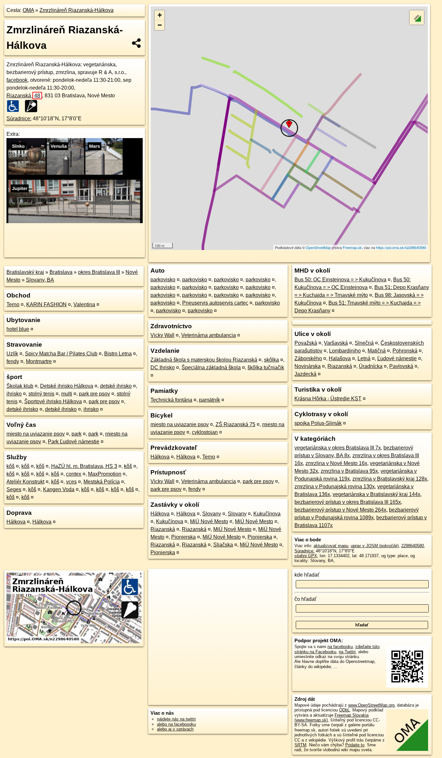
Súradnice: (18, 118)
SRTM (300, 744)
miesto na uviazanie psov (35, 434)
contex (73, 474)
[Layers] (417, 17)
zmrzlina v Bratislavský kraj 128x (389, 479)
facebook (17, 80)
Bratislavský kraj (25, 272)
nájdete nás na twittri (176, 719)
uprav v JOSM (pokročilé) (375, 545)
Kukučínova (267, 513)
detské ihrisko (116, 386)
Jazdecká (305, 374)
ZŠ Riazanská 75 (235, 424)
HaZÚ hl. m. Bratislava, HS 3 (84, 466)
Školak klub (19, 386)
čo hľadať (305, 599)
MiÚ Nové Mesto (209, 521)
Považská (305, 343)
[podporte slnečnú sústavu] (74, 221)
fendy (12, 361)
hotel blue (17, 329)
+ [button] (160, 15)
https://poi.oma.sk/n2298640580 (401, 247)
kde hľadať (306, 575)
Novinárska (307, 366)
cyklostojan (205, 432)
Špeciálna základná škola (211, 367)
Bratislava (61, 272)
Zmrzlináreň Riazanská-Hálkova (76, 10)
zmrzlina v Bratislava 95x (349, 471)
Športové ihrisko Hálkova (53, 401)
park (77, 434)
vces (71, 481)
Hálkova (16, 522)
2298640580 (412, 545)
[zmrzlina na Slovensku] (33, 106)
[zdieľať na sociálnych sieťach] (136, 43)
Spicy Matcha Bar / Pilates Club (61, 353)
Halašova (340, 358)
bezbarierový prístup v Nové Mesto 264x (340, 510)
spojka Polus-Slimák (318, 423)
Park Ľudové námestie (73, 441)
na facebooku (340, 646)
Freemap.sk (352, 247)
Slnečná (364, 343)
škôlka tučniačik (266, 367)
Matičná (377, 350)
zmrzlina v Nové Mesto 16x (336, 463)
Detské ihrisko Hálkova (66, 386)
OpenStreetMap (318, 247)
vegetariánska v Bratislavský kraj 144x (376, 494)
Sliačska (223, 544)
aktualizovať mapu (331, 545)
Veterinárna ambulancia (208, 335)
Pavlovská (401, 366)
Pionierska (183, 537)
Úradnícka (370, 366)
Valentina (84, 304)
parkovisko (162, 279)
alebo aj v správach (175, 729)
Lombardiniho (345, 350)
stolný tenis (41, 393)
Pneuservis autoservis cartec (215, 303)
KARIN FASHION (46, 304)
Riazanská (23, 95)
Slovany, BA (40, 280)
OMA (28, 10)
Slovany (211, 513)
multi (66, 393)
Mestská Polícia (101, 481)
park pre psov (94, 393)
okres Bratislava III (99, 272)
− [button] (160, 25)
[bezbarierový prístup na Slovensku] (15, 106)
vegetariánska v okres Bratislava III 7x (337, 447)
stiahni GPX (305, 555)
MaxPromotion (104, 474)
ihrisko (14, 393)
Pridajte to (354, 744)
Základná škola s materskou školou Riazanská (203, 360)
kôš (10, 466)
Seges (13, 489)
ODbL (344, 710)
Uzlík (12, 353)
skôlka (271, 360)
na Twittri (347, 651)
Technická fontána (171, 400)
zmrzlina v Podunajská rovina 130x (334, 486)
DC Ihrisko (162, 367)
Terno (12, 304)
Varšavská (336, 343)
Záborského (308, 358)
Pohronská (404, 350)
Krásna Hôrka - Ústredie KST (327, 398)
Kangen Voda (58, 489)
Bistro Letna (118, 353)
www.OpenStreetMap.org (371, 705)
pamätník (209, 400)
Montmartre (39, 361)
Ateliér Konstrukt (25, 481)
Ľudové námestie (397, 358)
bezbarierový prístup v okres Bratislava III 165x (347, 502)
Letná (364, 358)
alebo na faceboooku (176, 724)
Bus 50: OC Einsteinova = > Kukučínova (340, 279)
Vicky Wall (162, 335)
